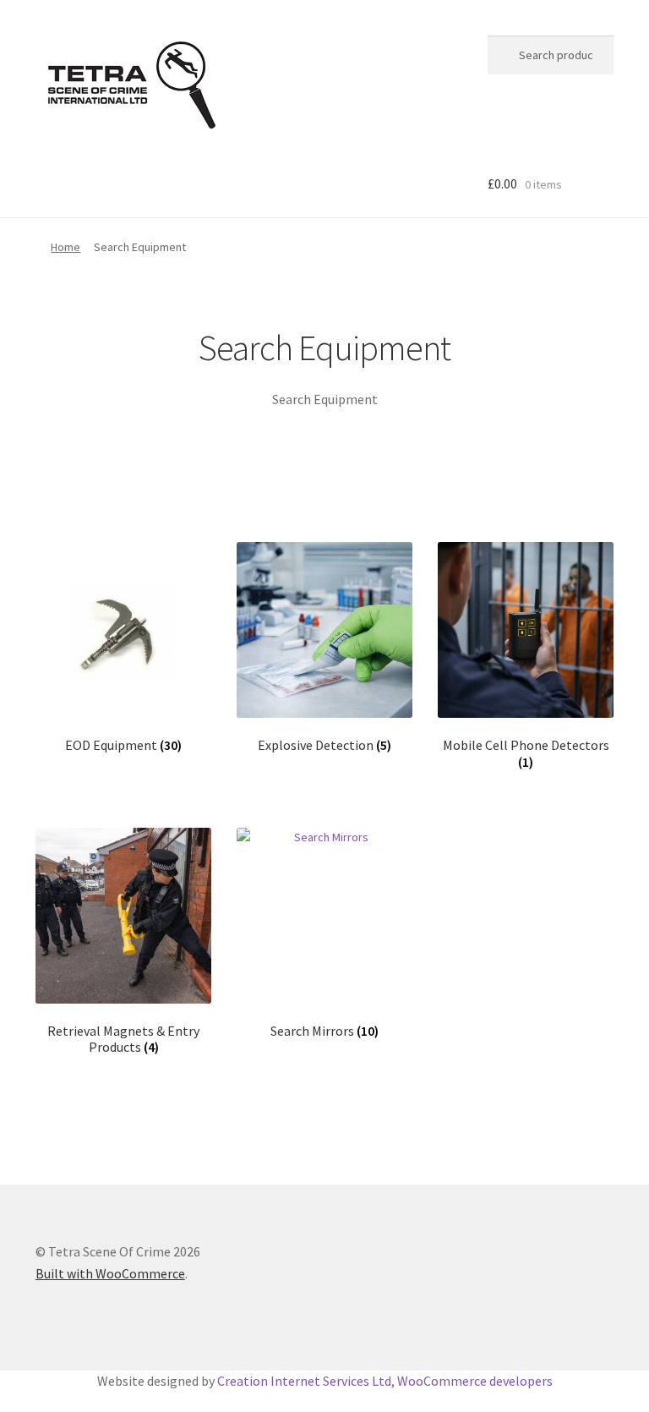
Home (65, 246)
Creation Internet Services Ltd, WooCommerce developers (385, 1380)
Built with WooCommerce (110, 1273)
